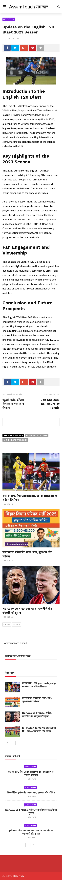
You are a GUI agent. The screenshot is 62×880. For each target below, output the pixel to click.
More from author (36, 435)
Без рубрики (8, 19)
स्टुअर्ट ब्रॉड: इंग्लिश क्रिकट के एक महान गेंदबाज (13, 403)
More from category (15, 440)
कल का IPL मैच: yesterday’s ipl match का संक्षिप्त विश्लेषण (39, 685)
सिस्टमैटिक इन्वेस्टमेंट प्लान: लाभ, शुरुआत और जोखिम (37, 700)
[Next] (13, 743)
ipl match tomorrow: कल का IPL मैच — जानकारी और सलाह (39, 729)
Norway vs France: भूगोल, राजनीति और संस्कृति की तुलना (37, 714)
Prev (7, 624)
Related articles (13, 435)
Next (15, 624)
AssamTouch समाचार (28, 6)
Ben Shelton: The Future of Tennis (49, 403)
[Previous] (7, 743)
